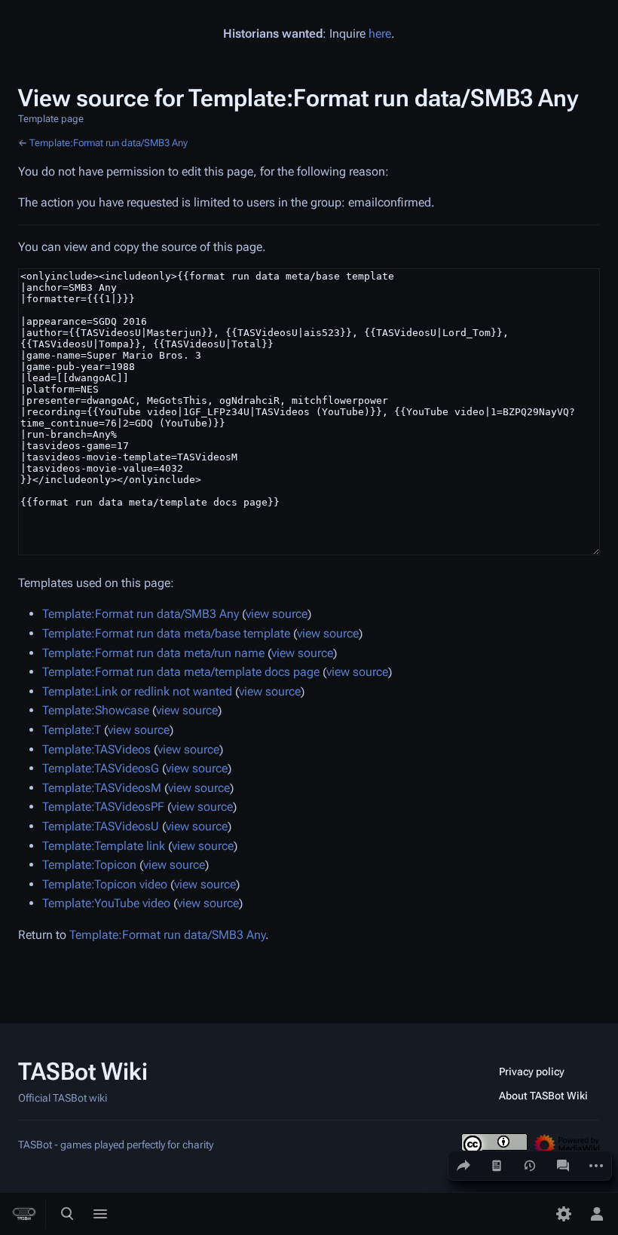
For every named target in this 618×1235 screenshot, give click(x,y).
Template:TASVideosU (100, 826)
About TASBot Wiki (543, 1096)
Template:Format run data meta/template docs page (181, 672)
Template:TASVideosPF (103, 806)
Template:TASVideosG (100, 768)
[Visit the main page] (24, 1214)
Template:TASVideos (96, 749)
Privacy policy (531, 1071)
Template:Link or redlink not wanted (137, 691)
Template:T (71, 730)
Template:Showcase (95, 710)
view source (276, 614)
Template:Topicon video (104, 884)
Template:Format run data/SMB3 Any (108, 142)
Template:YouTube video (106, 903)
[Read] (497, 1166)
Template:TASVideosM (101, 788)
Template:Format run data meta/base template (166, 633)
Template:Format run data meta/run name (153, 653)
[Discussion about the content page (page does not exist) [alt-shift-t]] (563, 1166)
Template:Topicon (89, 864)
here (380, 33)
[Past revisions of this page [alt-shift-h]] (530, 1166)
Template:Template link (103, 846)
